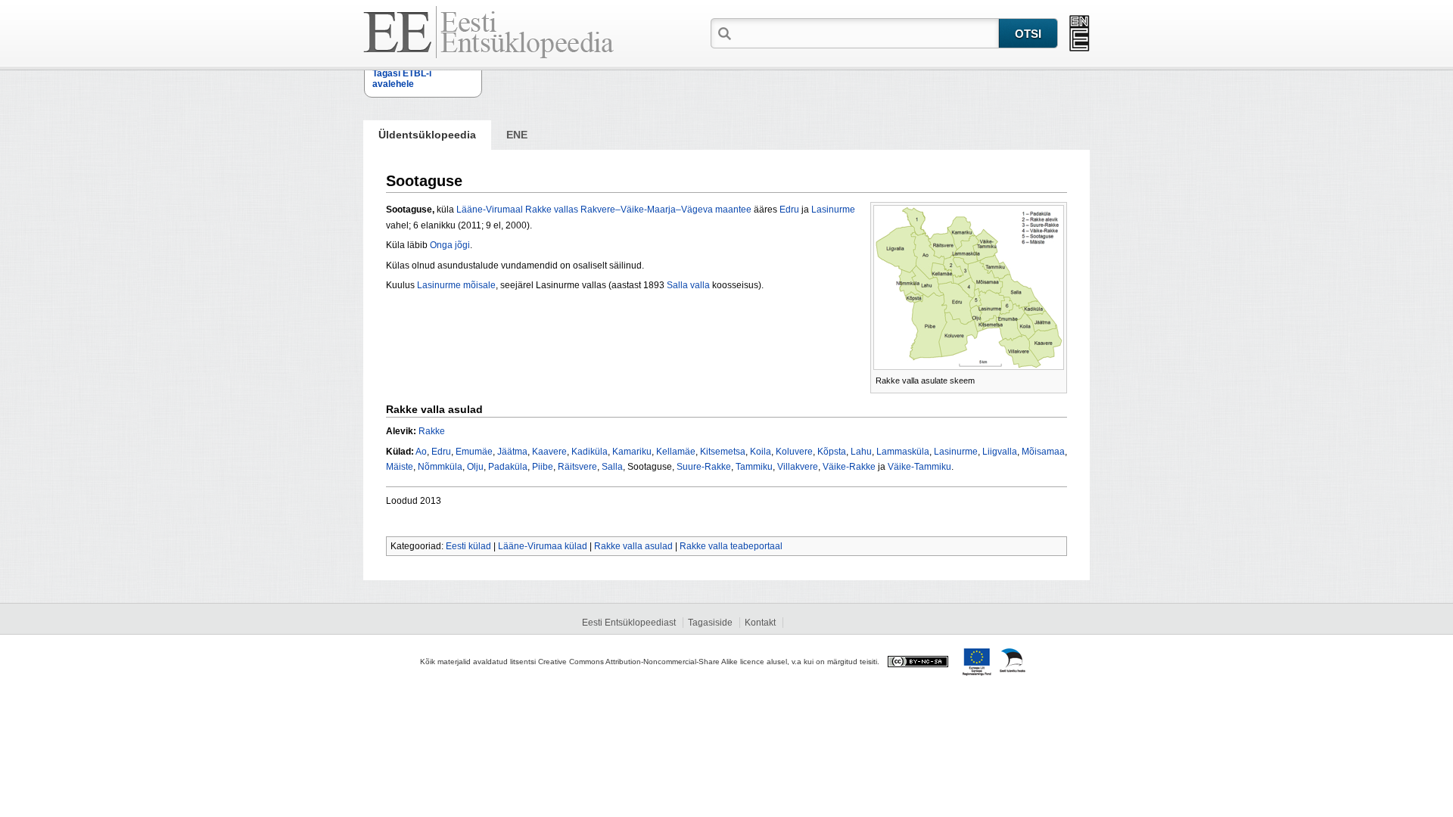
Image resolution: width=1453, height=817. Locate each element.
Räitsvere (577, 466)
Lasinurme (833, 209)
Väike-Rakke (849, 466)
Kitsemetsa (722, 451)
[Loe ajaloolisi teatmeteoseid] (1079, 33)
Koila (760, 451)
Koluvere (794, 451)
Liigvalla (999, 451)
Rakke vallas (551, 209)
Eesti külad (468, 546)
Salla (612, 466)
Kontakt (760, 622)
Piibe (542, 466)
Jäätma (512, 451)
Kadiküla (589, 451)
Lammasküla (902, 451)
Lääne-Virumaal (489, 209)
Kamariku (632, 451)
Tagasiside (710, 622)
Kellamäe (675, 451)
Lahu (861, 451)
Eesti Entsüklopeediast (629, 622)
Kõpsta (831, 451)
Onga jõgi (450, 245)
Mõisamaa (1043, 451)
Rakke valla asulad (633, 546)
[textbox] (866, 32)
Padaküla (507, 466)
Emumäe (474, 451)
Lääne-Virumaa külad (542, 546)
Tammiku (754, 466)
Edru (789, 209)
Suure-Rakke (704, 466)
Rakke (431, 431)
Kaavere (549, 451)
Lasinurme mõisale (456, 285)
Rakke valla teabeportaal (731, 546)
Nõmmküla (440, 466)
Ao (421, 451)
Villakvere (797, 466)
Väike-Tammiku (919, 466)
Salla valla (688, 285)
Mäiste (399, 466)
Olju (475, 466)
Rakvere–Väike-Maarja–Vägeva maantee (665, 209)
